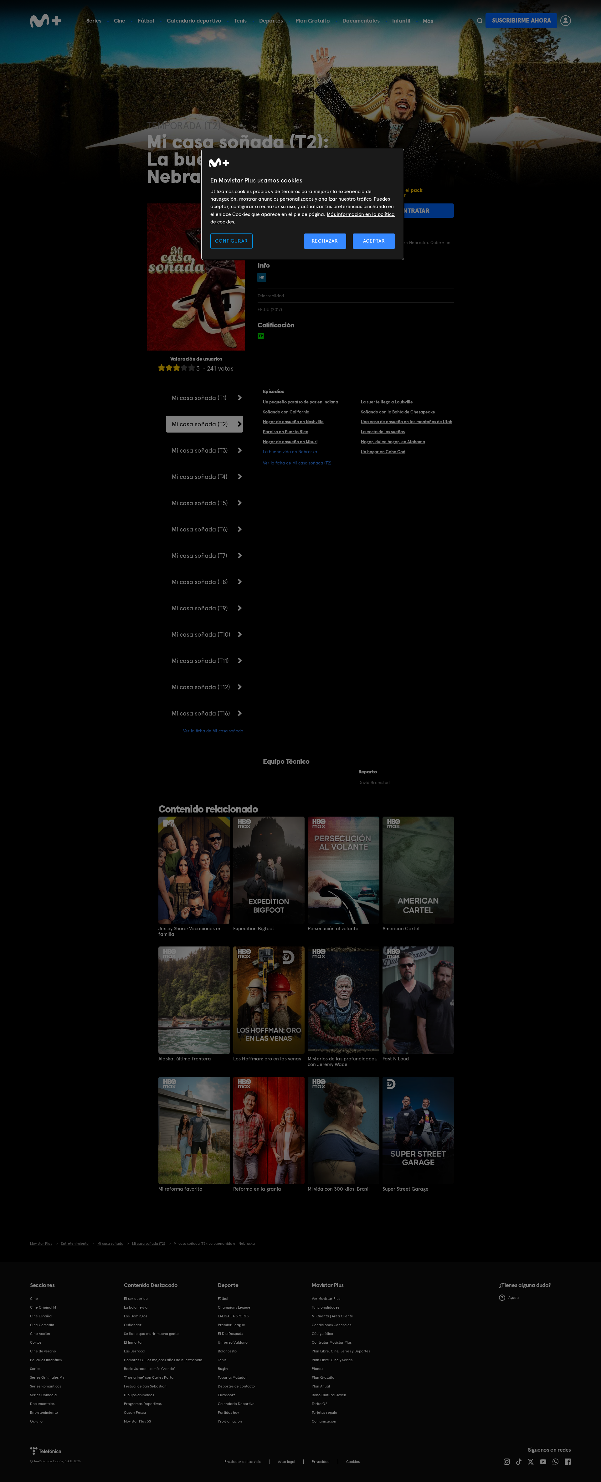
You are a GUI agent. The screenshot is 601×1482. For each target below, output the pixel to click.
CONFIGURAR (231, 241)
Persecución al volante (333, 928)
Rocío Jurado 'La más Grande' (149, 1369)
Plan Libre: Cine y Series (332, 1360)
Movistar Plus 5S (137, 1421)
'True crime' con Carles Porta (148, 1377)
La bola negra (135, 1307)
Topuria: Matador (232, 1377)
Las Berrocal (134, 1351)
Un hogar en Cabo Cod (383, 451)
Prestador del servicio (242, 1461)
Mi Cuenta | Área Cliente (332, 1316)
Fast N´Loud (396, 1059)
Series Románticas (45, 1386)
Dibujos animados (139, 1395)
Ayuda (513, 1297)
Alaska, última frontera (184, 1059)
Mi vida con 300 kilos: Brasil (339, 1189)
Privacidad (321, 1461)
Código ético (322, 1333)
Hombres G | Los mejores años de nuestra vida (163, 1360)
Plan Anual (321, 1386)
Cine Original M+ (44, 1307)
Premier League (231, 1325)
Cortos (35, 1342)
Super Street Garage (406, 1189)
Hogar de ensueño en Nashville (293, 421)
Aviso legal (286, 1461)
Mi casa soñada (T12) (201, 687)
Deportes (271, 20)
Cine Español (41, 1316)
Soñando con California (286, 411)
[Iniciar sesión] (565, 20)
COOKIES (353, 1461)
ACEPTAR (374, 241)
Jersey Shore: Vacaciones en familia (190, 931)
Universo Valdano (233, 1342)
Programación (230, 1421)
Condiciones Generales (331, 1325)
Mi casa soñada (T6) (200, 529)
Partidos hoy (228, 1412)
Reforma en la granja (257, 1189)
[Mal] (169, 367)
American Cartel (401, 928)
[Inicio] (45, 21)
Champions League (234, 1307)
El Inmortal (133, 1342)
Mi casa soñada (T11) (200, 660)
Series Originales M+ (47, 1377)
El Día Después (230, 1333)
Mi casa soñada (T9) (200, 608)
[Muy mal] (161, 367)
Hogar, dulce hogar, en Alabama (393, 441)
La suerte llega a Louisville (387, 401)
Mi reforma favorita (180, 1189)
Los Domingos (135, 1316)
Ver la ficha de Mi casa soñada (213, 730)
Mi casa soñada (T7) (199, 555)
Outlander (132, 1325)
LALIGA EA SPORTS (233, 1316)
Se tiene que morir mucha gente (151, 1333)
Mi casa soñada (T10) (201, 634)
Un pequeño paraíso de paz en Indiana (300, 401)
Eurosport (226, 1395)
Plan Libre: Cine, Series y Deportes (341, 1351)
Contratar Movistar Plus (332, 1342)
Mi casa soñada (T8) (200, 582)
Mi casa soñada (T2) (200, 424)
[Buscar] (479, 20)
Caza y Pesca (135, 1412)
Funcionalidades (325, 1307)
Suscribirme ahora (521, 20)
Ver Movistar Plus (326, 1298)
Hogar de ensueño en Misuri (290, 441)
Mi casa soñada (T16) (201, 713)
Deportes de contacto (236, 1386)
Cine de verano (43, 1351)
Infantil (401, 20)
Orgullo (36, 1421)
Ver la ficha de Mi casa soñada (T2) (297, 462)
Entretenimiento (44, 1412)
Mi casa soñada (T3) (200, 450)
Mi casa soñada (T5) (200, 503)
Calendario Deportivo (236, 1404)
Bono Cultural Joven (329, 1395)
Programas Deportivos (143, 1404)
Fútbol (146, 20)
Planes (317, 1369)
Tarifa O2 (319, 1404)
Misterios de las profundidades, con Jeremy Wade (343, 1061)
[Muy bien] (191, 367)
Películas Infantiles (46, 1360)
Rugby (223, 1369)
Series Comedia (43, 1395)
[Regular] (176, 367)
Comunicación (324, 1421)
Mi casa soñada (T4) (200, 476)
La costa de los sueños (383, 431)
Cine (119, 20)
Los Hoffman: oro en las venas (267, 1059)
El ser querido (136, 1298)
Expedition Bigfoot (253, 928)
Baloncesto (227, 1351)
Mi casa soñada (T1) (199, 398)
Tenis (240, 20)
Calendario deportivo (194, 20)
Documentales (361, 20)
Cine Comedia (42, 1325)
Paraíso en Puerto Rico (285, 431)
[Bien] (184, 367)
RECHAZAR (325, 241)
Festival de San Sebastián (145, 1386)
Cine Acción (40, 1333)
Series (93, 20)
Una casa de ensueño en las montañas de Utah (406, 421)
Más (428, 21)
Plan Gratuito (312, 20)
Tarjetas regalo (324, 1412)
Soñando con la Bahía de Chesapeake (398, 411)
